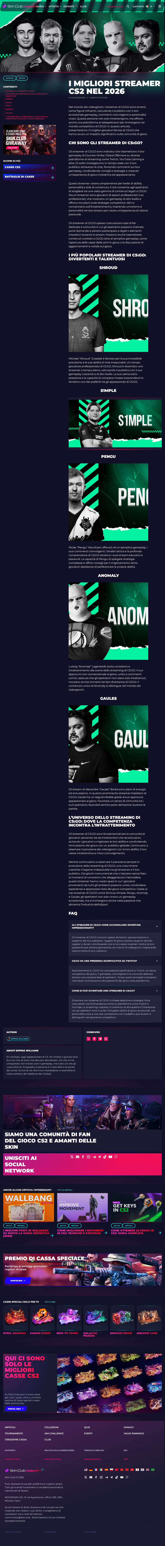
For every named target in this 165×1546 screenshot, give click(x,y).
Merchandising (92, 1459)
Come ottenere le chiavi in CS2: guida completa (132, 1232)
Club (83, 6)
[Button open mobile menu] (159, 6)
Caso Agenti (90, 1532)
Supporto (138, 6)
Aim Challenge (53, 1433)
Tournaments (14, 1433)
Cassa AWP (50, 1532)
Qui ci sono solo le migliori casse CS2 (25, 1367)
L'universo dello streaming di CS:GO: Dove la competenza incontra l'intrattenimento (26, 118)
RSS (125, 1450)
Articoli (10, 78)
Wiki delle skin (52, 1459)
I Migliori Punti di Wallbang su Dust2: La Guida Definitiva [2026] (26, 1233)
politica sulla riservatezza (59, 1450)
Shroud (9, 99)
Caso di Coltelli (13, 1532)
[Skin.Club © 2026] (24, 1470)
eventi (88, 1433)
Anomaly (9, 109)
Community (74, 77)
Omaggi (129, 1427)
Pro (126, 1459)
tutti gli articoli (64, 1190)
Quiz (87, 1427)
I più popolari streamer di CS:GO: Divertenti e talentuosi (26, 95)
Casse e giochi (115, 6)
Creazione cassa (16, 1439)
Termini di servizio (94, 1450)
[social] (85, 1477)
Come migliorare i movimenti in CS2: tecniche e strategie (80, 1232)
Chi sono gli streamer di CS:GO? (20, 91)
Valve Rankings (134, 1433)
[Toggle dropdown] (45, 6)
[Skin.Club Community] (21, 6)
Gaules (8, 113)
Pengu (8, 106)
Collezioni (51, 1427)
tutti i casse (50, 1302)
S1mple (8, 103)
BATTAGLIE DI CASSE (19, 176)
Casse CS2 (12, 167)
